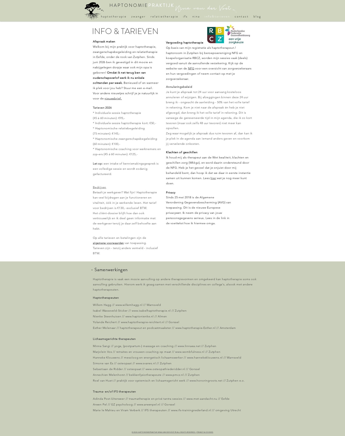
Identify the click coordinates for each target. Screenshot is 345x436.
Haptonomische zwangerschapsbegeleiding (126, 138)
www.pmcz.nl (175, 374)
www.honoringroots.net (206, 380)
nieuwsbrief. (113, 98)
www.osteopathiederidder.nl (165, 369)
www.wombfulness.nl (189, 351)
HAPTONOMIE (128, 5)
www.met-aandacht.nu (202, 398)
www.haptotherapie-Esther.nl (195, 328)
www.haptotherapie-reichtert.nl (142, 322)
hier (213, 178)
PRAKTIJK (161, 5)
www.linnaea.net (189, 346)
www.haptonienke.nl (139, 316)
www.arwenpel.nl (148, 404)
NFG (191, 68)
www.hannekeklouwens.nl (205, 357)
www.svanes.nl (146, 363)
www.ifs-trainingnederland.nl (191, 410)
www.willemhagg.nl (129, 305)
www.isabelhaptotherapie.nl (151, 310)
